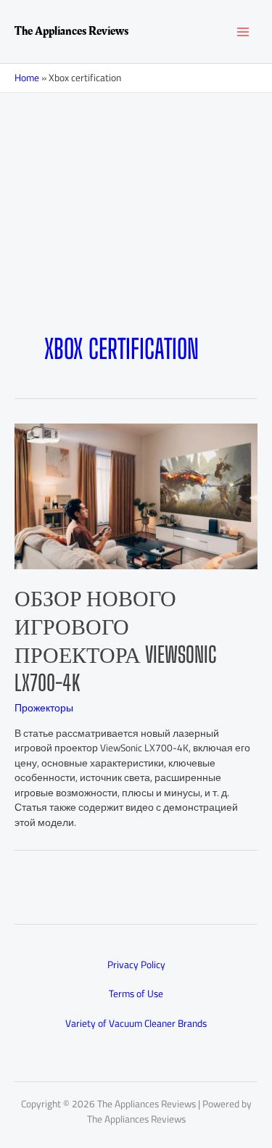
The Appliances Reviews (71, 31)
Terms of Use (136, 993)
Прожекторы (44, 707)
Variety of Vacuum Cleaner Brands (136, 1023)
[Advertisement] (136, 235)
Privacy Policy (136, 964)
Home (27, 77)
